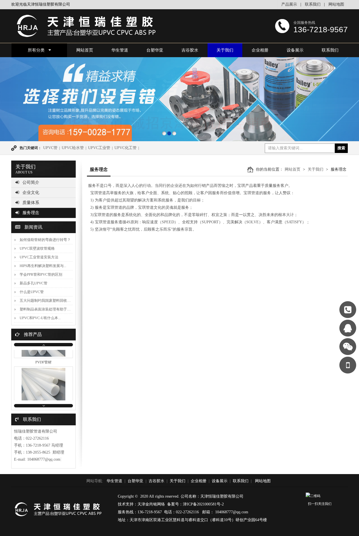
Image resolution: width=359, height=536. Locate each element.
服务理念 (30, 212)
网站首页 (292, 169)
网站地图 (336, 4)
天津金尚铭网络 (151, 504)
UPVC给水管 (73, 148)
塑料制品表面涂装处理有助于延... (46, 309)
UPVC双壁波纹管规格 (37, 248)
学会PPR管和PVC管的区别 (41, 274)
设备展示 (295, 50)
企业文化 (30, 192)
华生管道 (119, 50)
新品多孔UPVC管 (33, 283)
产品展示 (289, 4)
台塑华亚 (154, 50)
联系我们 (313, 4)
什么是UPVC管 (32, 292)
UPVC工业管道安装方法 (39, 257)
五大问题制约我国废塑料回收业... (46, 300)
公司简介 (30, 182)
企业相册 (260, 50)
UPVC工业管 (99, 148)
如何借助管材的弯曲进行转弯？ (45, 240)
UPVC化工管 (125, 148)
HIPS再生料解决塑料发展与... (43, 266)
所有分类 (36, 50)
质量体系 (30, 202)
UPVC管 (50, 148)
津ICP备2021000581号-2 (203, 504)
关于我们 (225, 50)
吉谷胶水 (189, 50)
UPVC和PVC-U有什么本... (40, 318)
